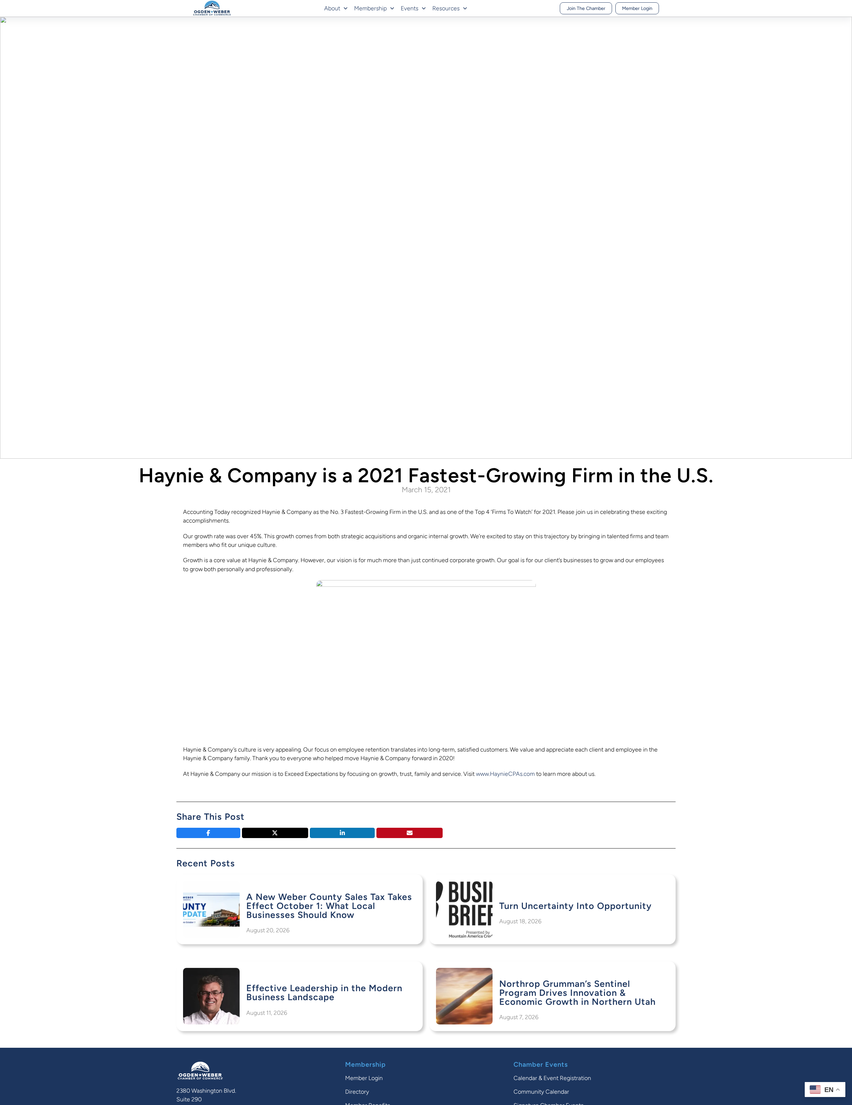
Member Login (637, 8)
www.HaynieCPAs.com (505, 773)
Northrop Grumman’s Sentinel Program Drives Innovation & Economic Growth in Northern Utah (577, 992)
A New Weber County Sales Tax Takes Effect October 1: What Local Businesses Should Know (329, 905)
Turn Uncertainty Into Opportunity (575, 905)
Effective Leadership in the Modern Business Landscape (324, 992)
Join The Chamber (586, 8)
